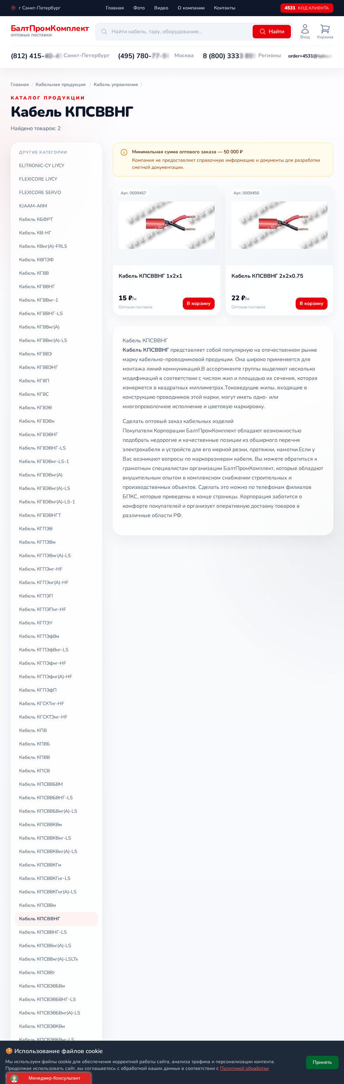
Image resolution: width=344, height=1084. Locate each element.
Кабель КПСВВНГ (39, 919)
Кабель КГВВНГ (37, 286)
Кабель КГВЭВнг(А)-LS (44, 488)
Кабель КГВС (34, 394)
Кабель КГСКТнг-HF (41, 703)
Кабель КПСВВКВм (40, 824)
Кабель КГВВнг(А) (39, 327)
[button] (37, 56)
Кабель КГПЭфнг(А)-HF (45, 676)
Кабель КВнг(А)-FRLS (43, 246)
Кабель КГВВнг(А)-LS (43, 340)
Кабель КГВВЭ (35, 354)
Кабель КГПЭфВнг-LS (44, 650)
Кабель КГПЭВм (37, 542)
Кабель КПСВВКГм (40, 865)
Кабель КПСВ (34, 771)
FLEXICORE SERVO (40, 192)
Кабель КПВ (33, 730)
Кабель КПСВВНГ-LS (43, 932)
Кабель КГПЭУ (35, 623)
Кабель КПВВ (34, 757)
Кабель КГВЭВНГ (38, 434)
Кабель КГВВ (34, 273)
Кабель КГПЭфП (38, 690)
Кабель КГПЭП (36, 596)
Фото (139, 8)
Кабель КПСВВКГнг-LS (45, 878)
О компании (191, 8)
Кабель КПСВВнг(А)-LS (45, 945)
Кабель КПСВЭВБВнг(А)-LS (49, 1013)
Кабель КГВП (34, 381)
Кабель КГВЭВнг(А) (40, 475)
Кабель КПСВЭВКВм (42, 1026)
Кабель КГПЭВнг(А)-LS (45, 555)
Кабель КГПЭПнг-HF (42, 609)
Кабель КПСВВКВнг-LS (45, 838)
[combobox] (173, 31)
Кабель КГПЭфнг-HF (42, 663)
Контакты (224, 8)
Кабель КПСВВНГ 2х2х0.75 (267, 276)
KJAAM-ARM (33, 206)
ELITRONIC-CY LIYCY (41, 165)
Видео (161, 8)
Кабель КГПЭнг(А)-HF (44, 582)
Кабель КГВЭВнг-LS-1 (44, 461)
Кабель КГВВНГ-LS (41, 313)
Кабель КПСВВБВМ (41, 784)
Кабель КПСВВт (37, 972)
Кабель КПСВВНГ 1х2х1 (150, 276)
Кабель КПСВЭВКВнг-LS (46, 1040)
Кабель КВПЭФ (36, 260)
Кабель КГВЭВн (36, 421)
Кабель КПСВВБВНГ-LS (46, 798)
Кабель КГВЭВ (35, 407)
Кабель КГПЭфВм (39, 636)
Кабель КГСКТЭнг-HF (43, 717)
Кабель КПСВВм (37, 905)
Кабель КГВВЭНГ (38, 367)
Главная (115, 8)
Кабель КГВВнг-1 (38, 300)
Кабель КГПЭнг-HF (40, 569)
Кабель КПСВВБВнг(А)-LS (48, 811)
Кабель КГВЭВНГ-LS (42, 448)
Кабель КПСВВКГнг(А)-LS (48, 892)
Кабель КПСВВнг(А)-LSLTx (48, 959)
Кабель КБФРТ (36, 219)
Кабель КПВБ (34, 744)
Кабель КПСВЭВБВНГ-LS (47, 999)
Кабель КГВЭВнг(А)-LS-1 (47, 502)
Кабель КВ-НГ (35, 233)
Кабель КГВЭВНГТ (40, 515)
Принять (322, 1062)
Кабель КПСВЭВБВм (42, 986)
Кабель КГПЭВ (35, 529)
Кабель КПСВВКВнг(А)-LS (48, 851)
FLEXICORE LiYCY (38, 179)
